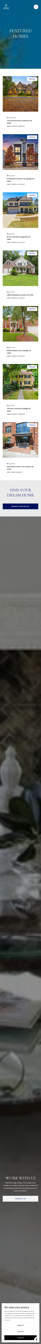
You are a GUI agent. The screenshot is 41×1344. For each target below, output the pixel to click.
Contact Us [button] (20, 1199)
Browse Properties (20, 506)
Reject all (20, 1325)
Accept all (21, 1337)
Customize (20, 1331)
